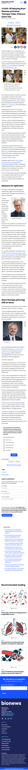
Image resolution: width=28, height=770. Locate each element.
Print (18, 22)
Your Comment (5, 497)
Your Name (4, 486)
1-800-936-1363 (9, 715)
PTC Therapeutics (10, 104)
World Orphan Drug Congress (9, 67)
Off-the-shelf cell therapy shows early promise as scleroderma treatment (13, 560)
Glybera (6, 151)
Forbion (18, 101)
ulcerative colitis (6, 162)
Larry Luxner (8, 18)
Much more (8, 440)
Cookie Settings (6, 749)
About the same (10, 445)
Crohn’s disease (19, 160)
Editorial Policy (5, 743)
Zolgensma (18, 404)
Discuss (11, 22)
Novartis (6, 404)
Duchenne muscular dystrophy (13, 253)
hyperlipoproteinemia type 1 (9, 157)
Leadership (4, 729)
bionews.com (9, 712)
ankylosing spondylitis (7, 164)
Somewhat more (10, 442)
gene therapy (5, 474)
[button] (21, 2)
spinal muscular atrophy (12, 255)
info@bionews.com (9, 714)
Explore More (5, 736)
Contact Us (4, 733)
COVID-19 (4, 472)
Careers (4, 731)
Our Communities (6, 726)
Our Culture (4, 724)
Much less (8, 450)
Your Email (4, 491)
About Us (4, 722)
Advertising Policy (6, 739)
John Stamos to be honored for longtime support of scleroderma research (13, 531)
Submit (14, 455)
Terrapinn (9, 65)
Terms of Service (6, 747)
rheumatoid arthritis (15, 162)
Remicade (15, 147)
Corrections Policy (6, 741)
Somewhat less (9, 447)
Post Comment (7, 515)
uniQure (22, 99)
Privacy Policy (5, 745)
